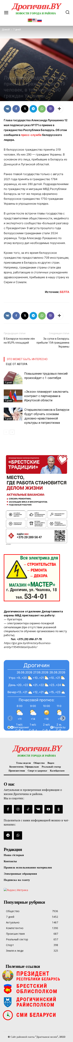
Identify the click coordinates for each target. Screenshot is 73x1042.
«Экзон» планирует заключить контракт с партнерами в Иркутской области (46, 396)
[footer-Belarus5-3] (36, 975)
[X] (24, 109)
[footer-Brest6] (36, 988)
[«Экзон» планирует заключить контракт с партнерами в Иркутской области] (13, 396)
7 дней (8, 71)
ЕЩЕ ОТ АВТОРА (16, 364)
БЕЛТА (64, 292)
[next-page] (12, 432)
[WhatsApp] (42, 109)
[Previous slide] (10, 718)
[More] (59, 109)
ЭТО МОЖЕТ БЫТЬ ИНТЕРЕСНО (27, 359)
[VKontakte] (38, 809)
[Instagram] (18, 809)
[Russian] (39, 20)
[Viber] (50, 109)
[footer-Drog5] (36, 1002)
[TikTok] (28, 809)
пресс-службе (31, 135)
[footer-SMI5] (36, 1015)
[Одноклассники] (58, 809)
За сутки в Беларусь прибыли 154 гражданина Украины (52, 342)
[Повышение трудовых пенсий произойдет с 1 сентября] (13, 377)
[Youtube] (48, 809)
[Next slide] (63, 718)
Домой (6, 29)
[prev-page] (6, 432)
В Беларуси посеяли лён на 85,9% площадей (19, 340)
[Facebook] (16, 109)
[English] (34, 20)
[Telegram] (33, 109)
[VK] (7, 109)
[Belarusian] (30, 20)
